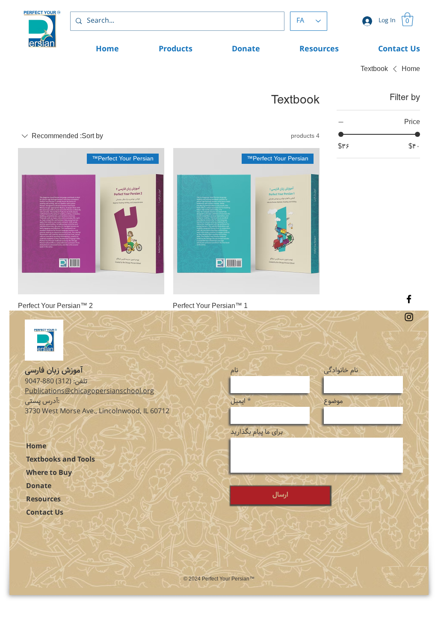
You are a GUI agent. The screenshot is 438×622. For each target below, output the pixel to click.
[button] (407, 19)
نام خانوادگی (341, 370)
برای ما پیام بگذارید (257, 432)
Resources (43, 499)
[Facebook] (408, 299)
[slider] (341, 134)
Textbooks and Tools (60, 459)
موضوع (333, 401)
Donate (38, 486)
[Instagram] (408, 317)
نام (234, 370)
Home (36, 446)
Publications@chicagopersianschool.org (89, 391)
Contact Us (44, 512)
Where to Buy (49, 473)
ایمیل (238, 401)
